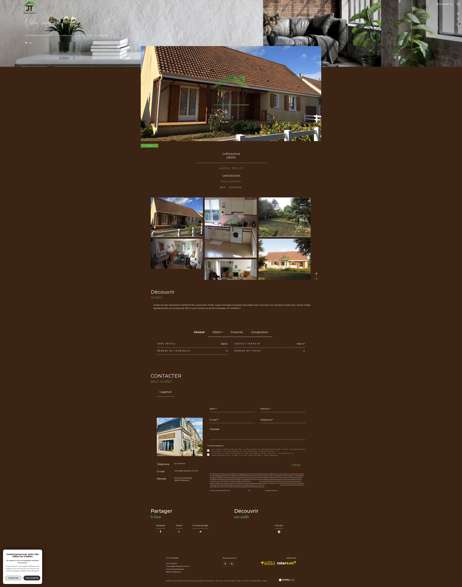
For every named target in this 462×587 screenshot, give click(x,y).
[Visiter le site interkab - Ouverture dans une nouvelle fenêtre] (286, 562)
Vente (57, 35)
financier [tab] (237, 332)
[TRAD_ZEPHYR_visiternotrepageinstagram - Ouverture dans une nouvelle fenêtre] (231, 563)
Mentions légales (230, 581)
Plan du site (219, 581)
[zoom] (177, 236)
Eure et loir (67, 35)
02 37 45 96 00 (179, 463)
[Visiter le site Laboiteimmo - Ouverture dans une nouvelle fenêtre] (286, 580)
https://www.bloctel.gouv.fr (272, 485)
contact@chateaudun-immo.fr (186, 471)
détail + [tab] (217, 332)
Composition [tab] (259, 332)
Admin (239, 581)
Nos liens (246, 581)
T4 (95, 35)
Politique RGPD (255, 581)
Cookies (264, 581)
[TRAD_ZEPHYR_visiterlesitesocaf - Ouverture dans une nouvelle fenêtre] (268, 563)
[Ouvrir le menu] (458, 4)
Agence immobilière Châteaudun (39, 35)
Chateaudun (79, 35)
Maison (89, 35)
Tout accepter (32, 578)
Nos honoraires (209, 581)
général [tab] (199, 332)
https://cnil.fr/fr (255, 481)
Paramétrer (13, 578)
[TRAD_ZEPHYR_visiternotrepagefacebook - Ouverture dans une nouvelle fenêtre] (225, 563)
